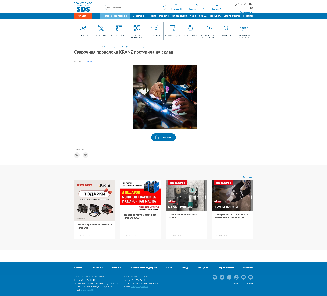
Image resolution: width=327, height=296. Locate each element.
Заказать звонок (246, 12)
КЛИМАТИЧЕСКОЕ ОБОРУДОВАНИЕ (208, 37)
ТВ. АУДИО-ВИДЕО (172, 36)
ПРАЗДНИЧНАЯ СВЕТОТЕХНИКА (243, 37)
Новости (152, 16)
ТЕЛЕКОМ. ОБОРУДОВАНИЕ (136, 37)
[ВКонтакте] (77, 155)
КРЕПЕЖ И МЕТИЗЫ (119, 36)
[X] (85, 155)
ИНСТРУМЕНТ (101, 36)
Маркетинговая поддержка (173, 16)
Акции (193, 16)
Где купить (215, 16)
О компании (139, 16)
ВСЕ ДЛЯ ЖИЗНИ (190, 36)
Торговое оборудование (114, 16)
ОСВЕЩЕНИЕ (226, 36)
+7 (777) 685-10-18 (113, 283)
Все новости (248, 177)
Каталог (78, 267)
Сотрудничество (232, 16)
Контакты (248, 16)
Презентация (166, 137)
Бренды (203, 16)
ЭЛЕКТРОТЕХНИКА (83, 36)
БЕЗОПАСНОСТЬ (154, 36)
